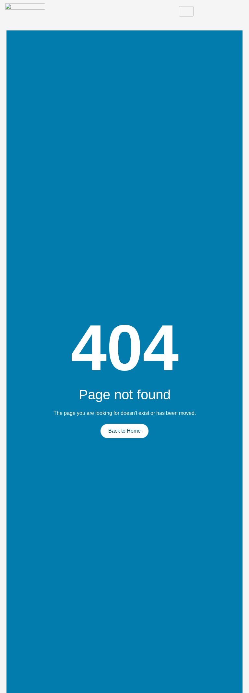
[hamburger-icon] (186, 11)
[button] (237, 11)
